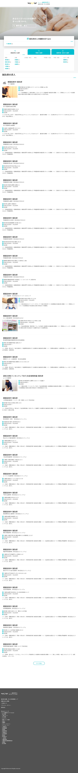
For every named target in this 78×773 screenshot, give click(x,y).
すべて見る (39, 663)
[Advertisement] (39, 677)
